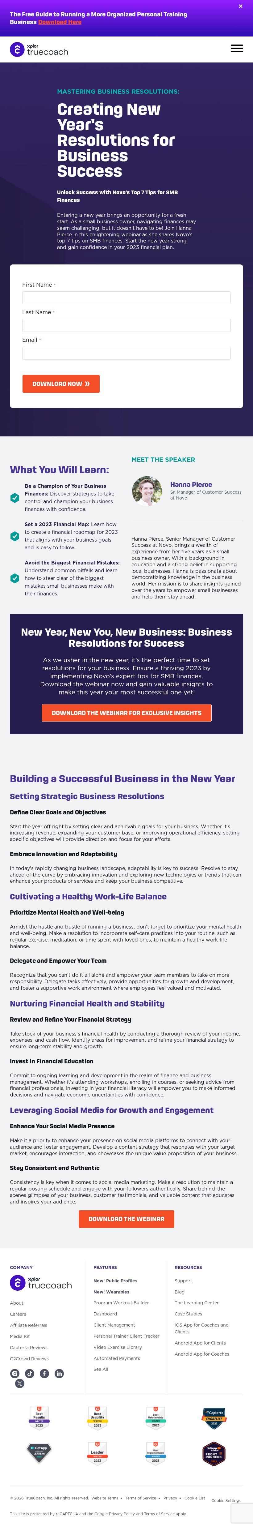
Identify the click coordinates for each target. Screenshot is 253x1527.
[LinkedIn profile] (59, 1374)
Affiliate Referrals (28, 1325)
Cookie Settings (226, 1501)
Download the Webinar (126, 1219)
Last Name (38, 312)
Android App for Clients (200, 1343)
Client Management (114, 1325)
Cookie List (195, 1498)
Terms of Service (141, 1498)
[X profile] (20, 1383)
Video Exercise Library (117, 1347)
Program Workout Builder (121, 1303)
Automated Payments (116, 1359)
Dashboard (105, 1314)
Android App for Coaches (202, 1354)
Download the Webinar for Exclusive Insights (126, 713)
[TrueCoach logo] (39, 49)
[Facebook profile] (44, 1374)
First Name (39, 285)
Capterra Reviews (29, 1348)
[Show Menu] (237, 49)
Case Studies (188, 1314)
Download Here (59, 22)
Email (31, 340)
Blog (180, 1292)
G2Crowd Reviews (29, 1359)
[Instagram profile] (15, 1374)
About (16, 1303)
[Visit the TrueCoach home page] (44, 1284)
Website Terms (104, 1498)
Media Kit (20, 1337)
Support (183, 1281)
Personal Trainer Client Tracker (126, 1336)
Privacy (170, 1498)
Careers (18, 1314)
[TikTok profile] (30, 1374)
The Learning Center (197, 1303)
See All (100, 1369)
